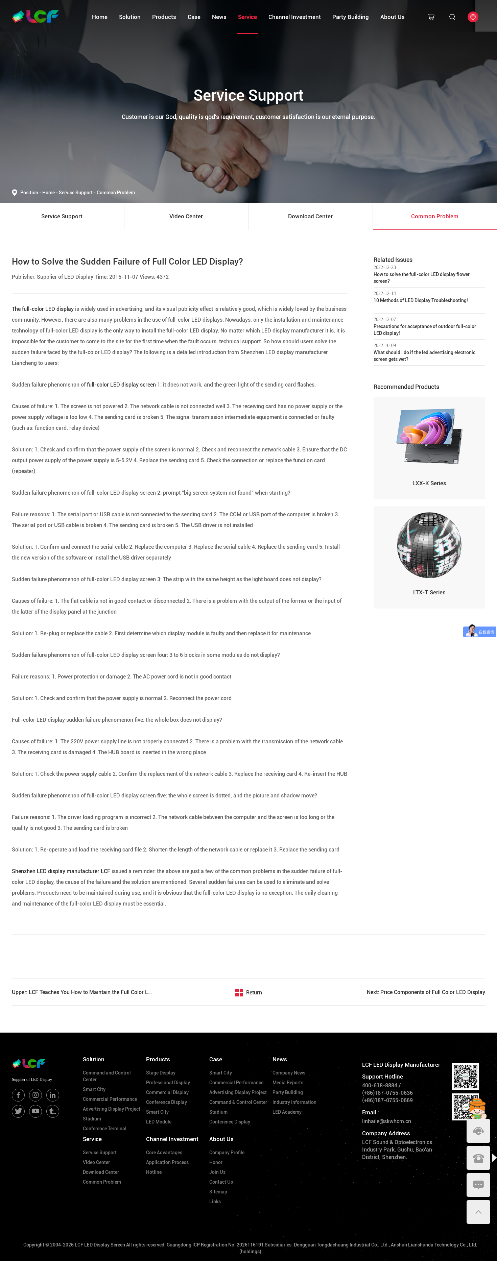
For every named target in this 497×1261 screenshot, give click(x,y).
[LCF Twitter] (18, 1111)
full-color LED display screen (121, 384)
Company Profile (226, 1152)
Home (100, 17)
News (219, 17)
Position (30, 192)
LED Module (158, 1121)
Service (247, 17)
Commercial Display (167, 1092)
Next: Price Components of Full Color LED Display (426, 992)
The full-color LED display (43, 309)
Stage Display (160, 1072)
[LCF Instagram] (35, 1095)
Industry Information (294, 1102)
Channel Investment (294, 17)
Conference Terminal (104, 1128)
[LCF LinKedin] (52, 1095)
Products (164, 17)
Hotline (154, 1172)
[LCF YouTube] (35, 1111)
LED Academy (287, 1112)
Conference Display (166, 1102)
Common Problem (116, 192)
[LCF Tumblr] (52, 1111)
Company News (289, 1072)
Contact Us (221, 1182)
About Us (392, 17)
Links (215, 1201)
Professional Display (168, 1082)
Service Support (77, 192)
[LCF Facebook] (18, 1095)
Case (194, 17)
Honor (215, 1162)
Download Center (101, 1172)
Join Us (217, 1172)
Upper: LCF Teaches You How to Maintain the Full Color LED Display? (83, 992)
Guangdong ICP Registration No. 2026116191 (215, 1244)
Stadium (92, 1118)
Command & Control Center (238, 1102)
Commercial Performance (110, 1099)
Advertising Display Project (111, 1109)
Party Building (350, 17)
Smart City (94, 1089)
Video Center (96, 1162)
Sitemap (218, 1191)
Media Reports (288, 1082)
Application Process (167, 1162)
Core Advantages (164, 1152)
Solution (130, 17)
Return (254, 992)
